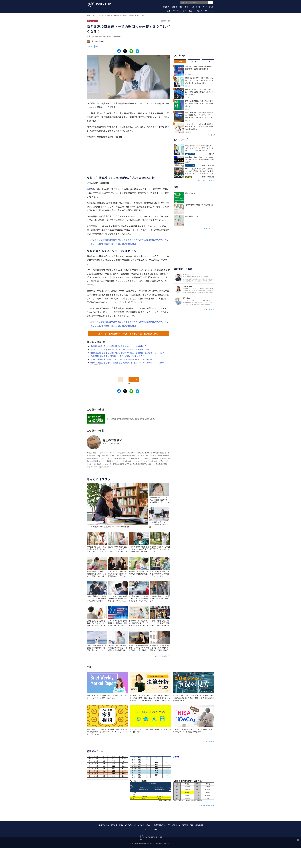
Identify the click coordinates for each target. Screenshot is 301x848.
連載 (174, 7)
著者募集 (185, 825)
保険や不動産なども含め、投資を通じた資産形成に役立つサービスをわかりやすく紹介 (127, 362)
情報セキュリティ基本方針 (127, 825)
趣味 (198, 11)
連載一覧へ (208, 742)
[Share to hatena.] (137, 51)
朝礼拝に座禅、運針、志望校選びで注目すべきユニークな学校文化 (118, 346)
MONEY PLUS (91, 15)
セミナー (189, 7)
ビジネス (176, 11)
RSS (191, 825)
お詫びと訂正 (199, 825)
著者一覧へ (208, 310)
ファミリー (208, 11)
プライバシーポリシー (145, 825)
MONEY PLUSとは (103, 825)
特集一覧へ (208, 228)
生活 (168, 11)
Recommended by (160, 656)
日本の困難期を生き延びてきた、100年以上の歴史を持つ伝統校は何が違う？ (123, 359)
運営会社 (114, 825)
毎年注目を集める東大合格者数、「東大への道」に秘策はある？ (117, 356)
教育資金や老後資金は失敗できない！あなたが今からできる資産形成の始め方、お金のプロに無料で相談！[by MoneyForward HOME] (129, 241)
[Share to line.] (131, 51)
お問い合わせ (176, 825)
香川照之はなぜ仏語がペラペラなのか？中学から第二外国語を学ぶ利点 (120, 349)
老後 (184, 11)
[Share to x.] (125, 51)
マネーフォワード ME (150, 830)
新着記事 (166, 7)
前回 (89, 189)
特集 (180, 7)
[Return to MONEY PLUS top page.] (99, 4)
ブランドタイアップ (204, 7)
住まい (191, 11)
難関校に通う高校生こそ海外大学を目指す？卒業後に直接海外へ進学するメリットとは (127, 352)
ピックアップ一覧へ (205, 181)
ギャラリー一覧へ (205, 805)
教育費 (90, 46)
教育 (96, 46)
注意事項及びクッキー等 (162, 825)
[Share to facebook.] (119, 51)
